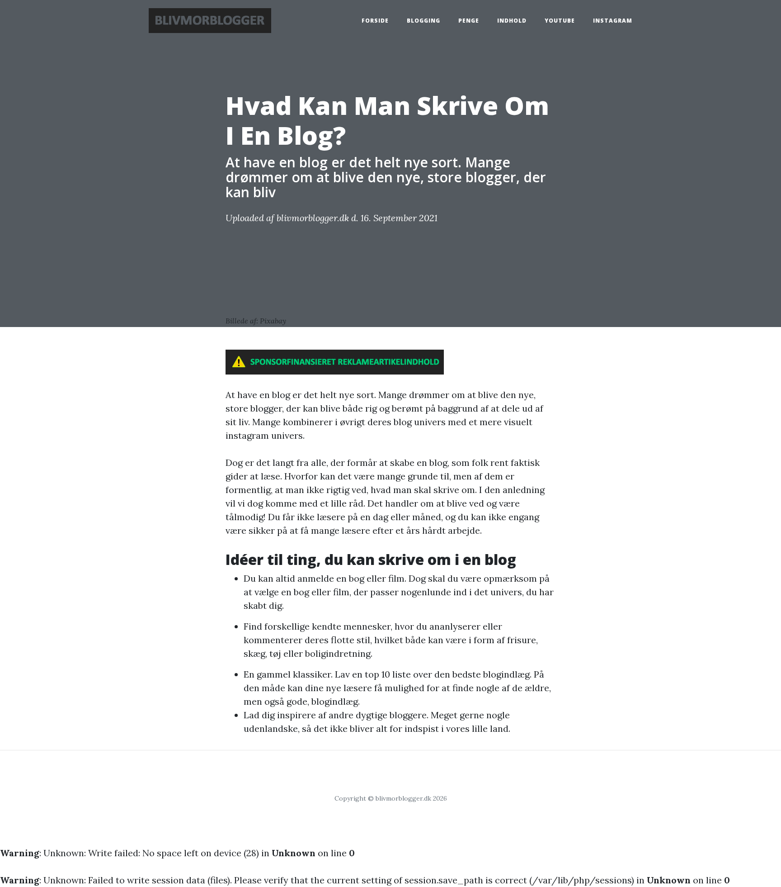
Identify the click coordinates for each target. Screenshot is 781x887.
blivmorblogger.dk (313, 217)
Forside (375, 20)
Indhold (512, 20)
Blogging (423, 20)
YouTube (560, 20)
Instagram (612, 20)
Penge (468, 20)
